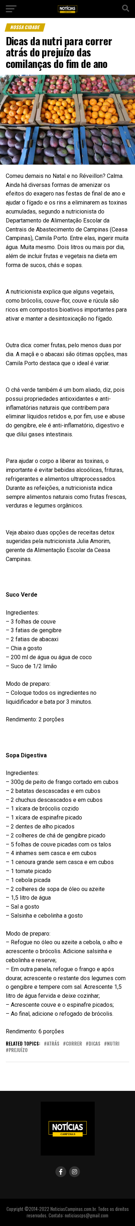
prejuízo (18, 1050)
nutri (113, 1044)
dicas (94, 1044)
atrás (53, 1044)
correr (74, 1044)
